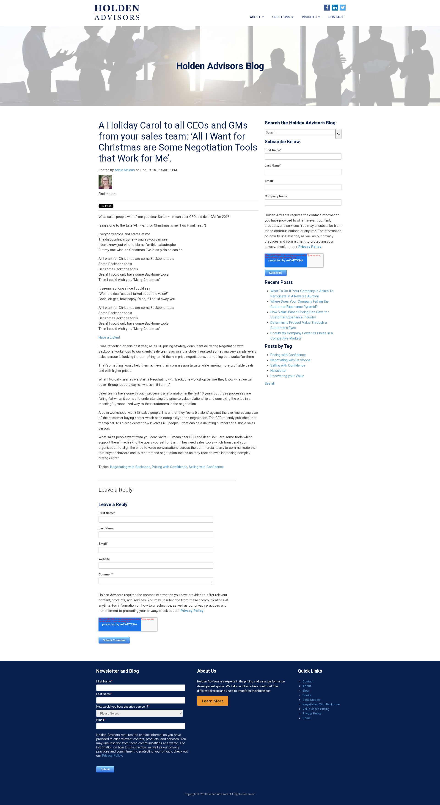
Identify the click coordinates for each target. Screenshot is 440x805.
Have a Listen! (109, 337)
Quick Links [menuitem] (310, 671)
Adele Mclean (125, 170)
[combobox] (300, 132)
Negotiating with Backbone (130, 467)
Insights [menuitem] (309, 17)
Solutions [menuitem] (281, 17)
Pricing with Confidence (169, 467)
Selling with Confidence (206, 467)
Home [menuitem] (306, 718)
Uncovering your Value (287, 376)
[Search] (338, 134)
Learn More (213, 701)
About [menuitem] (255, 17)
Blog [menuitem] (305, 690)
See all (270, 383)
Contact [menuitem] (336, 17)
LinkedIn (119, 194)
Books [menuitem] (306, 695)
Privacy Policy (192, 611)
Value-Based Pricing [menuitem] (316, 709)
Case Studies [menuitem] (311, 699)
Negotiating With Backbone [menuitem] (321, 704)
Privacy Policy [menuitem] (311, 713)
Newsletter (278, 371)
